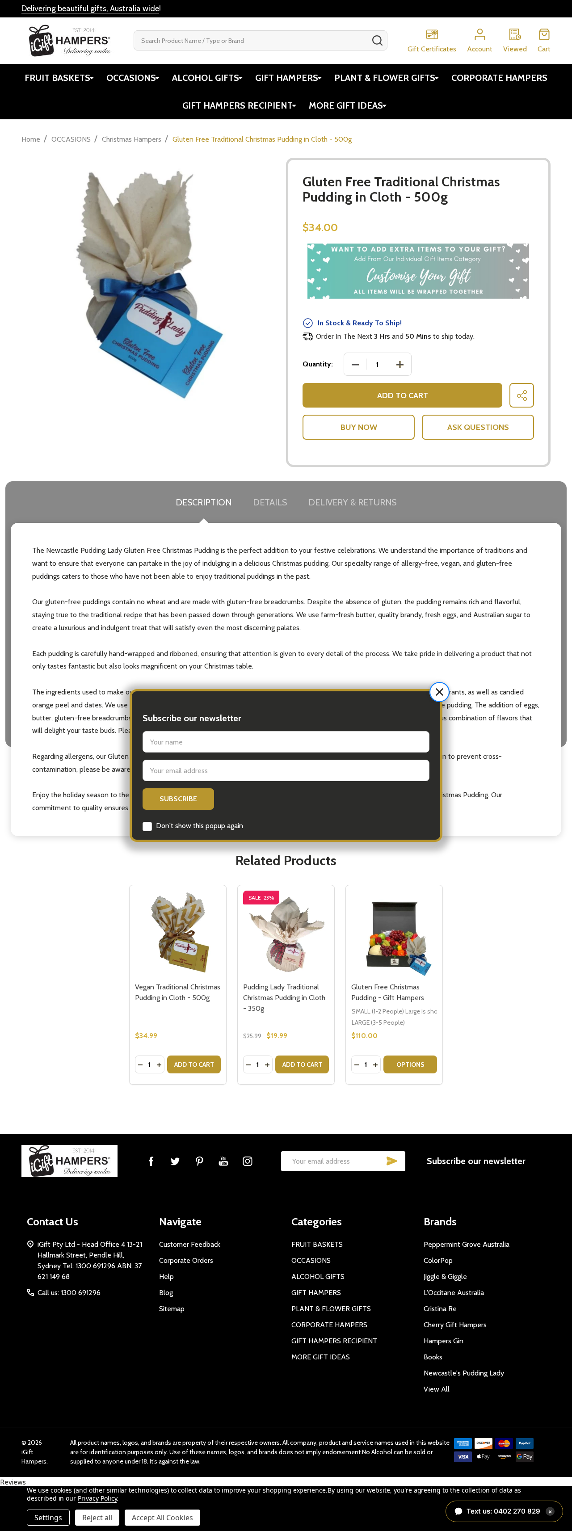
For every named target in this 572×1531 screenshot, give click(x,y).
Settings (48, 1518)
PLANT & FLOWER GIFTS (384, 77)
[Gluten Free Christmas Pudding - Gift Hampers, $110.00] (394, 933)
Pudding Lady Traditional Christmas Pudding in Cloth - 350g (284, 998)
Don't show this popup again (199, 825)
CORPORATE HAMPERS (499, 77)
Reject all (97, 1518)
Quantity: (318, 364)
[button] (439, 692)
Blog (166, 1292)
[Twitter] (175, 1161)
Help (166, 1276)
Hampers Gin (443, 1341)
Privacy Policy (97, 1498)
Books (433, 1357)
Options (410, 1064)
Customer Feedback (189, 1244)
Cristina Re (440, 1308)
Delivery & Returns (352, 502)
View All (437, 1389)
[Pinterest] (199, 1161)
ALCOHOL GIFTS (205, 77)
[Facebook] (151, 1161)
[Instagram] (248, 1161)
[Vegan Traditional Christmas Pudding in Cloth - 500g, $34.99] (178, 933)
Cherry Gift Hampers (455, 1325)
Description (203, 502)
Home (30, 139)
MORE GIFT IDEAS (346, 105)
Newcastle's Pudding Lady (464, 1373)
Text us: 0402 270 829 (509, 1511)
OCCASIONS (131, 77)
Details (270, 502)
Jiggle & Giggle (445, 1276)
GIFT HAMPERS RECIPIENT (237, 105)
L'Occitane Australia (454, 1292)
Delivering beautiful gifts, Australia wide (90, 8)
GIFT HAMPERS (286, 77)
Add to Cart (402, 395)
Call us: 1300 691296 (69, 1292)
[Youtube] (223, 1161)
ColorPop (438, 1260)
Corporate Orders (186, 1260)
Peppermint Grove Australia (466, 1244)
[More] (91, 77)
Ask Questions (478, 427)
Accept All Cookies (162, 1518)
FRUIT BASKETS (57, 77)
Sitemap (172, 1308)
